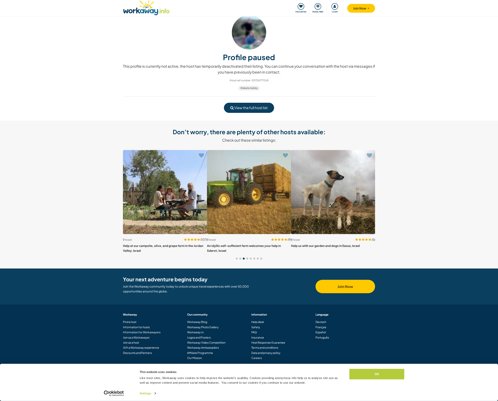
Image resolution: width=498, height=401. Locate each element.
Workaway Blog (197, 322)
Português (322, 337)
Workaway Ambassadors (203, 347)
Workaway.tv (195, 332)
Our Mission (194, 358)
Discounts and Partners (137, 352)
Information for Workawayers (141, 332)
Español (321, 332)
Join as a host (131, 342)
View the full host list (251, 107)
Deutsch (321, 322)
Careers (256, 358)
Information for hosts (136, 327)
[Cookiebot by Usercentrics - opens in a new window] (114, 393)
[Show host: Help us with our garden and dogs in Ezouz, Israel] (333, 192)
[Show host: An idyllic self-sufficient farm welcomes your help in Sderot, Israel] (249, 192)
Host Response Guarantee (268, 342)
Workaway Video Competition (206, 342)
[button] (237, 259)
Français (321, 327)
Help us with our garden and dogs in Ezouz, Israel (325, 245)
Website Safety (249, 88)
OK (377, 374)
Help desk (257, 322)
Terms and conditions (264, 347)
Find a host (129, 322)
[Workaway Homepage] (146, 7)
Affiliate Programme (200, 352)
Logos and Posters (199, 337)
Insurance (257, 337)
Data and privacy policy (266, 352)
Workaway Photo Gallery (203, 327)
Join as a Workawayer (136, 337)
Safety (255, 327)
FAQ (254, 332)
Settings (145, 393)
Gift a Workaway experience (141, 347)
